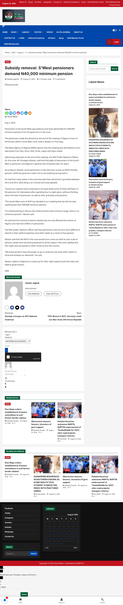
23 (57, 538)
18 (66, 534)
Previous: (21, 316)
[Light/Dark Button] (114, 30)
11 (66, 529)
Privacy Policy (114, 5)
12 (71, 529)
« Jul (46, 547)
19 (71, 534)
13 (76, 529)
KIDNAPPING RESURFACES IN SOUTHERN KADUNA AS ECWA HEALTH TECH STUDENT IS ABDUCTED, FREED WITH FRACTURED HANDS (101, 145)
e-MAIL (22, 38)
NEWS (13, 32)
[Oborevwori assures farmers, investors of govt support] (43, 410)
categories (47, 2)
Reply (3, 587)
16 (57, 534)
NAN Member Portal (96, 2)
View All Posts (52, 293)
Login (116, 42)
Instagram (9, 518)
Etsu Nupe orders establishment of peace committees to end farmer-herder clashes (103, 97)
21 (47, 538)
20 (76, 534)
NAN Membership (112, 2)
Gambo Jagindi (13, 79)
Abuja (30, 2)
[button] (3, 26)
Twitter (8, 513)
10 (62, 529)
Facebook (9, 508)
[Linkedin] (26, 113)
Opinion (39, 470)
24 (62, 538)
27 (76, 538)
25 (66, 538)
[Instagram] (18, 113)
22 (52, 538)
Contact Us (57, 2)
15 (52, 534)
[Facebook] (10, 113)
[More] (29, 113)
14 (47, 534)
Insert (24, 594)
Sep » (76, 547)
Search (93, 62)
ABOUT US (78, 32)
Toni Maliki (62, 439)
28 (47, 543)
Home (83, 2)
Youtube (8, 522)
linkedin (8, 527)
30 (57, 543)
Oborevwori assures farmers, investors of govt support (41, 424)
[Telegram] (22, 113)
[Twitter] (14, 113)
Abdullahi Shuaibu (13, 421)
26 (71, 538)
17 (62, 534)
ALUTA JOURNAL (63, 32)
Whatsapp (9, 532)
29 (52, 543)
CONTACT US (9, 38)
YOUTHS (37, 32)
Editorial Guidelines (72, 2)
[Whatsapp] (6, 113)
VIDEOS (49, 32)
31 (62, 543)
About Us (23, 2)
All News (38, 2)
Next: (64, 316)
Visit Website (33, 293)
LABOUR (25, 32)
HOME (5, 32)
